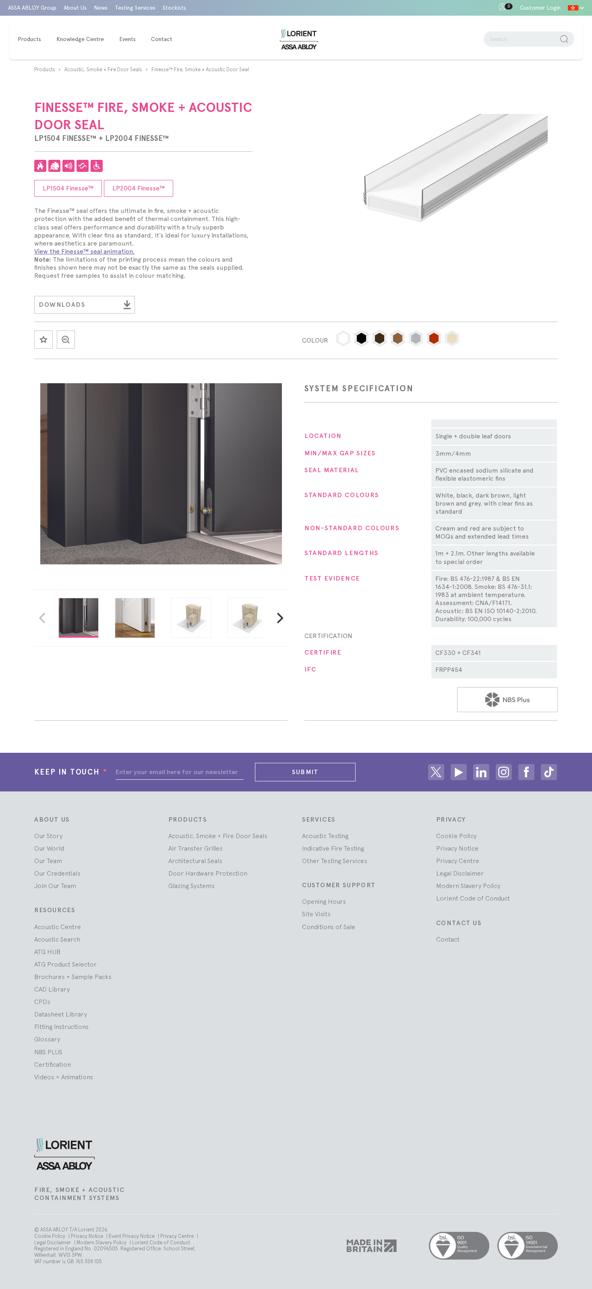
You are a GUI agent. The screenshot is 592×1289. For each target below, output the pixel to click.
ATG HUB (47, 951)
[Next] (279, 618)
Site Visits (316, 913)
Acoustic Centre (57, 926)
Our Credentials (57, 873)
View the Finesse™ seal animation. (84, 251)
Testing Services (135, 7)
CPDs (42, 1001)
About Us (75, 7)
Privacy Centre (457, 860)
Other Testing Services (334, 860)
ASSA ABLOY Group (32, 7)
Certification (52, 1064)
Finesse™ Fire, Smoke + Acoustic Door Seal (200, 69)
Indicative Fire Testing (333, 848)
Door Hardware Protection (207, 873)
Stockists (174, 7)
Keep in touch (71, 772)
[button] (343, 338)
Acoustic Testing (325, 835)
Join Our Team (55, 885)
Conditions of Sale (328, 926)
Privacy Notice (457, 848)
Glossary (47, 1039)
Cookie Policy (456, 835)
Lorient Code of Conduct (473, 898)
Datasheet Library (60, 1014)
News (101, 7)
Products (45, 69)
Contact (448, 939)
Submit (305, 772)
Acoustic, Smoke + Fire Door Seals (103, 69)
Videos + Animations (63, 1076)
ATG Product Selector (65, 964)
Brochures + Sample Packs (73, 976)
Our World (49, 848)
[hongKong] (576, 7)
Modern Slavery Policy (468, 885)
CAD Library (52, 989)
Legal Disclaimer (460, 873)
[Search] (564, 39)
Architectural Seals (195, 860)
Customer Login (540, 7)
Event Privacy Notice (132, 1236)
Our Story (48, 835)
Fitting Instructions (61, 1026)
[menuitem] (33, 39)
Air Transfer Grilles (195, 848)
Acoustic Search (57, 939)
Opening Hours (324, 901)
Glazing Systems (191, 885)
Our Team (48, 860)
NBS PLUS (48, 1052)
